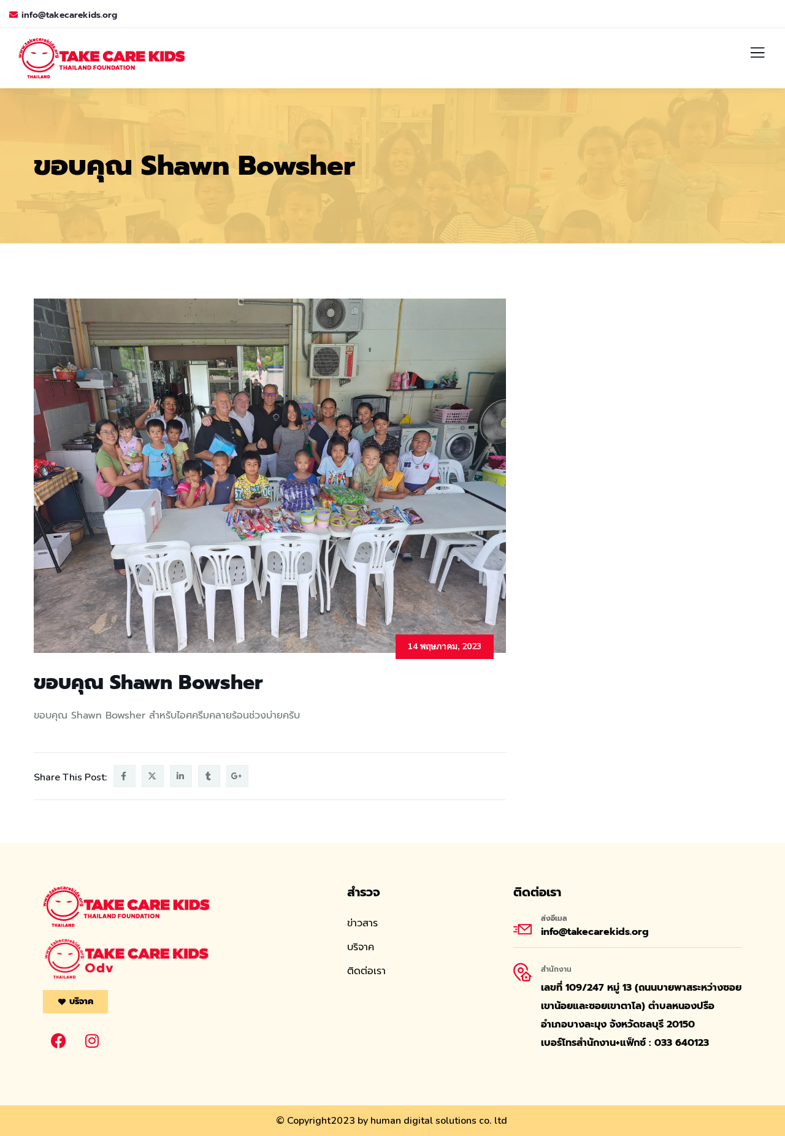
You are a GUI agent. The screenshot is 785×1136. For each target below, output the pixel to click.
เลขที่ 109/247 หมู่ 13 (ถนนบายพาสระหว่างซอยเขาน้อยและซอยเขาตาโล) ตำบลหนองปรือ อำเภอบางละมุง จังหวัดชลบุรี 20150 (641, 1006)
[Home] (126, 907)
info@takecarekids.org (69, 15)
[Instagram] (92, 1041)
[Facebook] (58, 1041)
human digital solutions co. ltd (439, 1120)
